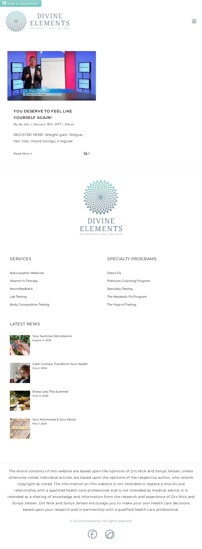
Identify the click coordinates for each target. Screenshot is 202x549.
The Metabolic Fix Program (127, 296)
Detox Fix (114, 273)
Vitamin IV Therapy (24, 281)
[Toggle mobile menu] (194, 21)
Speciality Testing (120, 289)
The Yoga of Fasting (121, 304)
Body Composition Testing (29, 304)
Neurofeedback (21, 289)
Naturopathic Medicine (27, 273)
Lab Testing (18, 296)
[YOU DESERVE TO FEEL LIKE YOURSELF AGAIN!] (51, 76)
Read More (22, 153)
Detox (69, 124)
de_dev (24, 124)
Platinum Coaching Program (128, 281)
